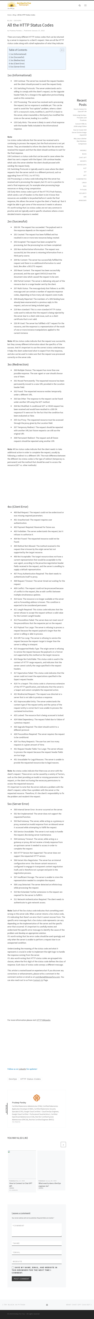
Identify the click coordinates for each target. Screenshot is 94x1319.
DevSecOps (82, 165)
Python (83, 190)
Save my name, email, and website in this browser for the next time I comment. (34, 1270)
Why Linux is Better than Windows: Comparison (80, 141)
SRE (85, 197)
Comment (18, 1226)
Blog (14, 15)
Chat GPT (83, 157)
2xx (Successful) (17, 57)
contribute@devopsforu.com (47, 977)
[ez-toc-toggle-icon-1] (61, 50)
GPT (85, 175)
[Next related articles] (63, 1144)
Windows (83, 200)
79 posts (16, 1122)
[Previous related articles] (57, 1144)
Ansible (83, 150)
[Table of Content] (62, 50)
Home (9, 15)
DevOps (83, 161)
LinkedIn (22, 1069)
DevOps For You (19, 1314)
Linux (84, 182)
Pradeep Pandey (16, 30)
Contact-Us (38, 980)
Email (16, 1252)
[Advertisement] (36, 485)
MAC (85, 186)
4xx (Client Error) (17, 63)
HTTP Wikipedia (43, 1020)
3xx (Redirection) (17, 60)
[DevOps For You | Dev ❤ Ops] (19, 4)
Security (83, 193)
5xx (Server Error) (17, 66)
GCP (85, 168)
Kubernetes (81, 179)
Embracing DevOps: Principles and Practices (80, 117)
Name (16, 1243)
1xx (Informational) (18, 54)
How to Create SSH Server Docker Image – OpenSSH (79, 132)
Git (85, 172)
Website (17, 1261)
